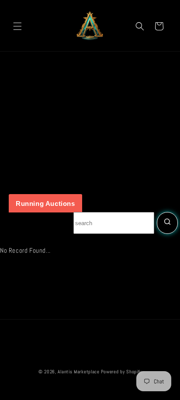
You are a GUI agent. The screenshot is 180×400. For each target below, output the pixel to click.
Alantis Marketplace (78, 372)
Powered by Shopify (121, 372)
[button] (17, 26)
